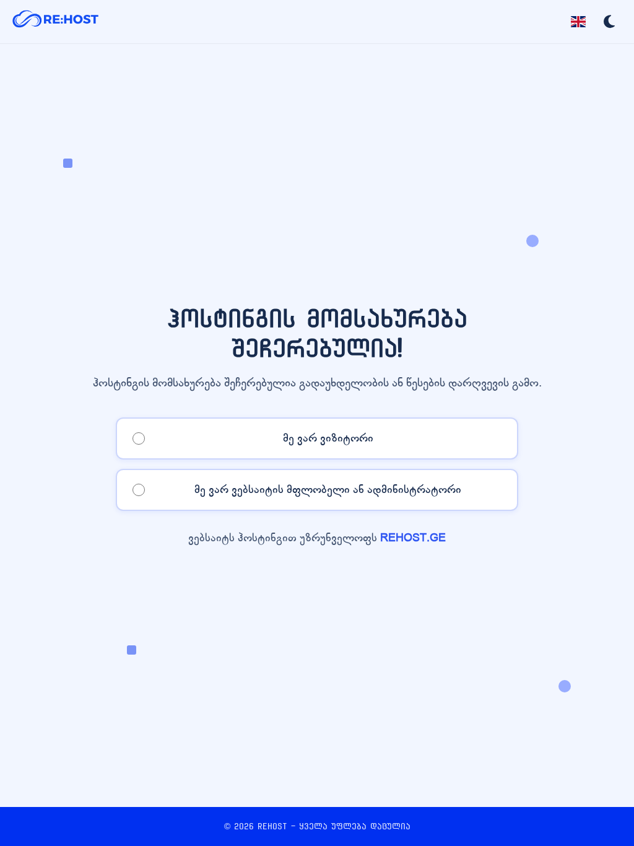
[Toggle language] (578, 21)
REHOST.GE (413, 538)
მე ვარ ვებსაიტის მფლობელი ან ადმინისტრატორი (327, 489)
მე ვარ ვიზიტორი (328, 438)
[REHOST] (55, 21)
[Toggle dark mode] (609, 21)
